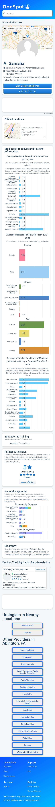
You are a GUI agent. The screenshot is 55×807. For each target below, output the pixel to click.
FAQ (29, 771)
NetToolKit (11, 28)
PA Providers (16, 22)
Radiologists (27, 738)
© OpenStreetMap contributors (27, 28)
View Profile (40, 570)
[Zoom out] (49, 33)
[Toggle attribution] (5, 28)
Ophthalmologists (27, 724)
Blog (5, 771)
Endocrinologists (27, 664)
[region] (27, 37)
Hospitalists (27, 694)
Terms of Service (34, 791)
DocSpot (13, 6)
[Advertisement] (27, 105)
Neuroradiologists (27, 717)
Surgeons (27, 745)
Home (5, 22)
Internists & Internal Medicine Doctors (27, 702)
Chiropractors (27, 657)
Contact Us (32, 767)
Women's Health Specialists (27, 752)
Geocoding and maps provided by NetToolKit (22, 796)
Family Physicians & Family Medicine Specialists (27, 672)
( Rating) (27, 477)
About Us (7, 767)
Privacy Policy (33, 786)
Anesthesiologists (27, 650)
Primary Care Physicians (27, 731)
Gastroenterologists (27, 687)
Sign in (6, 786)
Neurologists (27, 710)
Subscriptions (9, 776)
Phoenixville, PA (27, 626)
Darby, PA (27, 633)
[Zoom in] (49, 29)
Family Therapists (27, 680)
